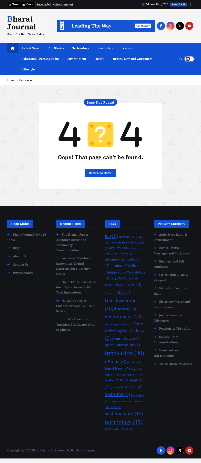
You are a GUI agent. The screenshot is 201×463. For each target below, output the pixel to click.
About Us (19, 256)
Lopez (137, 369)
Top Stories (56, 48)
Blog (16, 248)
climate (120, 265)
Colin (133, 278)
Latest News (30, 48)
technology (123, 422)
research (132, 386)
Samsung (117, 394)
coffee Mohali (134, 272)
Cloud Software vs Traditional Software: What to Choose (76, 324)
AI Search (127, 236)
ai (111, 236)
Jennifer (134, 362)
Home (11, 80)
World (127, 429)
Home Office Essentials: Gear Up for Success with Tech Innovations (76, 287)
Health (99, 59)
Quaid (115, 387)
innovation (124, 353)
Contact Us (20, 264)
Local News (117, 368)
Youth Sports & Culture (175, 364)
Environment (76, 59)
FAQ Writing (112, 324)
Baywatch (135, 248)
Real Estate (105, 48)
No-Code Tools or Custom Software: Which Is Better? (75, 306)
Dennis (110, 293)
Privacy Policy (23, 273)
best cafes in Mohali (119, 253)
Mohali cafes (135, 374)
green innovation (122, 344)
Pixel (126, 380)
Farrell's (126, 324)
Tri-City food (113, 429)
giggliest (117, 338)
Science (127, 48)
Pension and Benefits (174, 328)
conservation (123, 284)
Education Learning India (40, 59)
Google (132, 338)
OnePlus (112, 380)
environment (123, 317)
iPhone (115, 361)
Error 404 (25, 80)
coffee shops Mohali (116, 278)
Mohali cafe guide (115, 374)
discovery (125, 309)
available (118, 247)
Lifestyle (28, 69)
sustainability (124, 413)
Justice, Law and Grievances (132, 59)
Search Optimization (122, 401)
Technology (80, 48)
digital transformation (121, 300)
